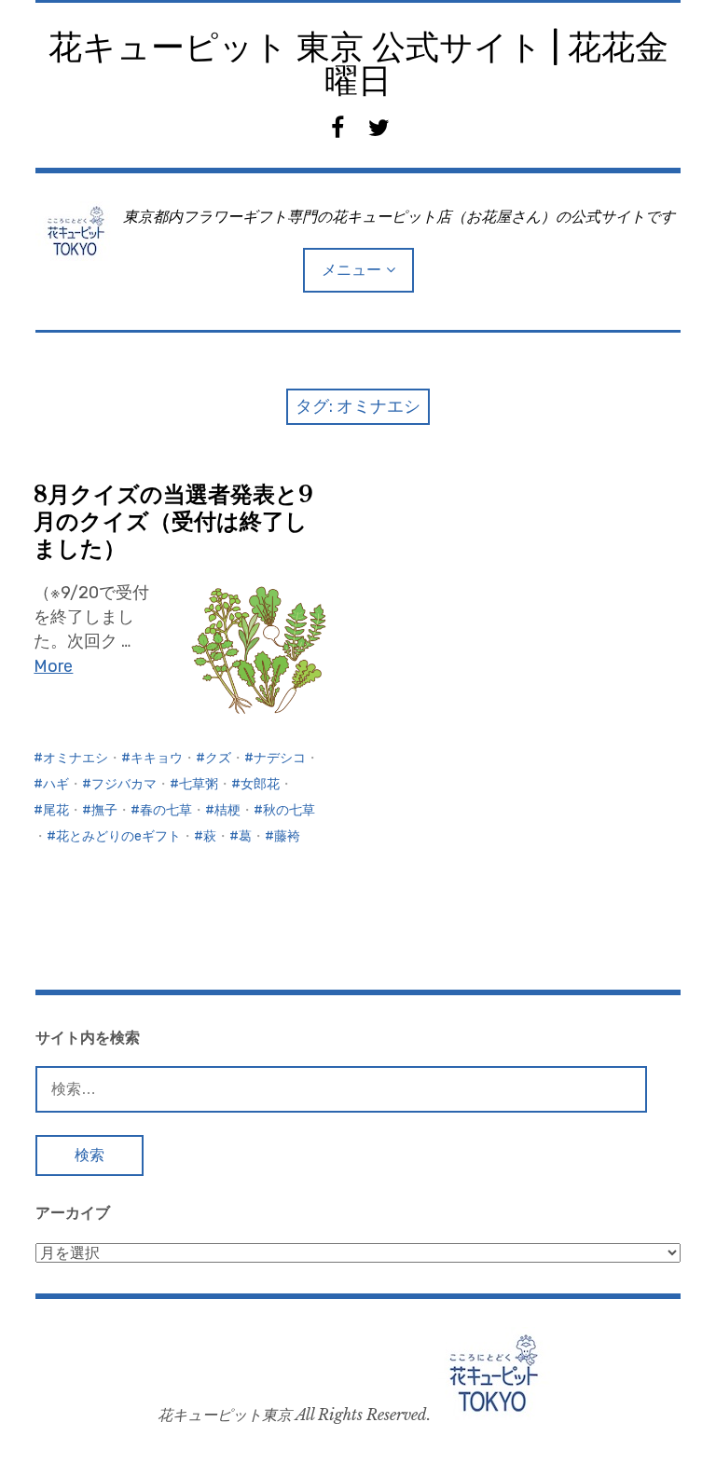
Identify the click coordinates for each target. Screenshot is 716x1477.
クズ (218, 758)
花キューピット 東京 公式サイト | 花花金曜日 (358, 64)
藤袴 (287, 836)
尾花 (56, 810)
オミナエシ (75, 758)
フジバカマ (124, 784)
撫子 (104, 810)
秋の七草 (289, 810)
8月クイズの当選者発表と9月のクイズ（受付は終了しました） (173, 521)
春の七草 (166, 810)
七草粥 (198, 784)
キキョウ (157, 758)
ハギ (56, 784)
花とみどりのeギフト (118, 836)
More (53, 666)
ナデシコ (280, 758)
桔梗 (227, 810)
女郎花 (260, 784)
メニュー (351, 270)
